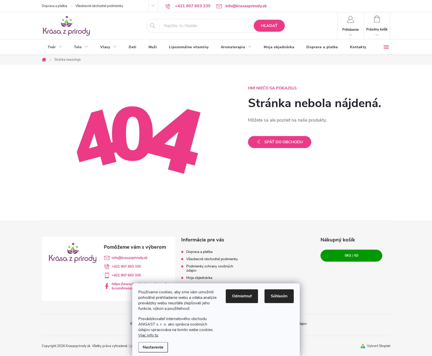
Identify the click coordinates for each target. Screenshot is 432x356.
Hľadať (269, 25)
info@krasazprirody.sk (130, 257)
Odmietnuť (242, 296)
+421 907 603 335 (126, 266)
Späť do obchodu (283, 142)
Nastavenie (153, 347)
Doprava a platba (54, 6)
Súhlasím (279, 296)
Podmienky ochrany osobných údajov (209, 268)
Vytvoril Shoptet (378, 346)
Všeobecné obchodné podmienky (99, 6)
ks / (351, 255)
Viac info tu (148, 335)
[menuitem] (55, 47)
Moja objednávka (199, 277)
